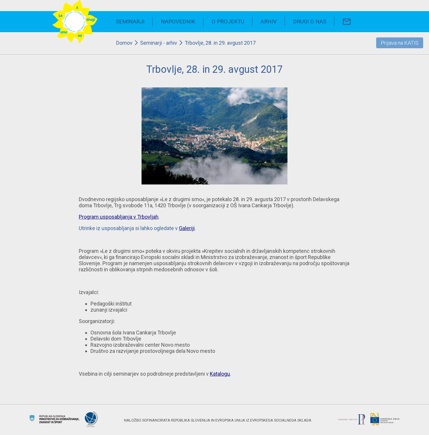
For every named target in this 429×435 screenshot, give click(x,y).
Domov (124, 43)
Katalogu (220, 374)
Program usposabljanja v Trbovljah (118, 217)
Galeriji (187, 228)
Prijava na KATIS (399, 43)
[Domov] (75, 22)
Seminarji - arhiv (158, 43)
